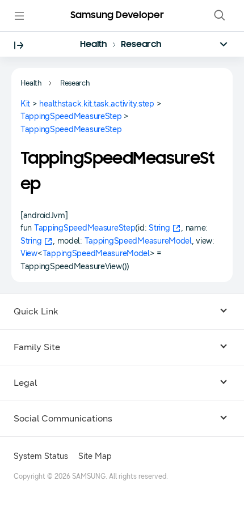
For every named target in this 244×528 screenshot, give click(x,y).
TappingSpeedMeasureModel (138, 241)
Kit (25, 104)
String (159, 228)
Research (141, 44)
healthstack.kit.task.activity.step (96, 104)
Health (93, 44)
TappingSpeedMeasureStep (71, 116)
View (28, 253)
